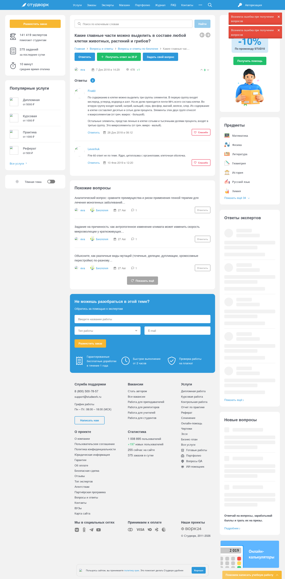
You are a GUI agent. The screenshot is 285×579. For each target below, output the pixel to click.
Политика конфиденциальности (95, 449)
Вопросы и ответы (86, 497)
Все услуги (17, 163)
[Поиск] (210, 5)
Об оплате (81, 465)
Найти (202, 24)
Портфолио (142, 5)
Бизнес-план (189, 439)
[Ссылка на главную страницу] (35, 5)
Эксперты (107, 5)
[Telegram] (91, 530)
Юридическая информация (92, 454)
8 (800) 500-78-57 (86, 391)
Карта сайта (82, 513)
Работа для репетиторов (143, 407)
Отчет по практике (193, 407)
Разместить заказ (35, 24)
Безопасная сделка (87, 470)
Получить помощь (249, 61)
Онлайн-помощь (191, 423)
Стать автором (137, 391)
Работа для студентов (142, 418)
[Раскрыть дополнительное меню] (200, 5)
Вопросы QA (193, 461)
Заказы (91, 5)
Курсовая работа (192, 396)
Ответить (85, 57)
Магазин (124, 5)
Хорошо (198, 570)
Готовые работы (196, 450)
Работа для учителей (141, 412)
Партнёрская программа (90, 492)
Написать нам (89, 420)
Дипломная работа (193, 391)
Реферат (186, 412)
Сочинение (188, 418)
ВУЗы (78, 508)
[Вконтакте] (77, 530)
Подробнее (231, 528)
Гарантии (80, 460)
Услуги (77, 5)
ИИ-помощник (194, 466)
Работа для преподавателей (146, 402)
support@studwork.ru (88, 396)
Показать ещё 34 (235, 198)
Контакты (187, 5)
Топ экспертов (84, 481)
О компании (82, 438)
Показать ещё (145, 281)
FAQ (173, 5)
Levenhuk (94, 149)
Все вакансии (136, 396)
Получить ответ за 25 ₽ (121, 57)
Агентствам (82, 486)
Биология (102, 210)
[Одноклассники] (84, 530)
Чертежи (186, 428)
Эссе (184, 434)
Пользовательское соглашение (95, 444)
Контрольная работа (194, 402)
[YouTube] (98, 530)
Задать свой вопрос (160, 57)
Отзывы (80, 476)
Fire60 (91, 91)
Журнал (160, 5)
